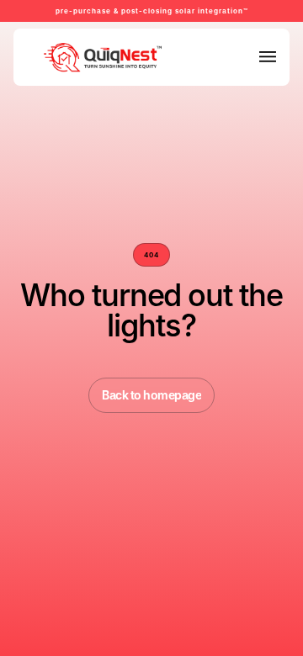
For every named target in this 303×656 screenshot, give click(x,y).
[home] (65, 57)
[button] (267, 56)
